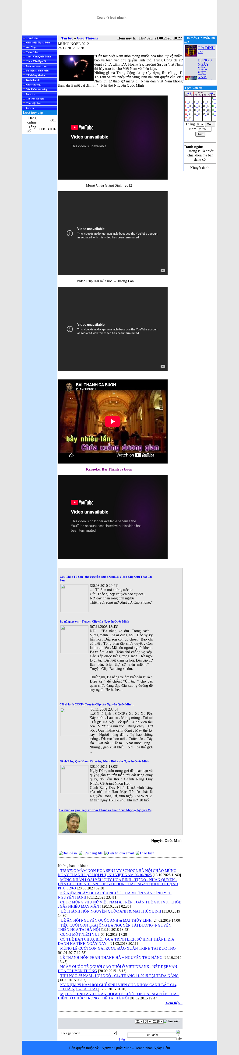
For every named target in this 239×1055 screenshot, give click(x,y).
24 (191, 115)
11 (196, 107)
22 (214, 111)
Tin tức (67, 38)
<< (188, 92)
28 (209, 115)
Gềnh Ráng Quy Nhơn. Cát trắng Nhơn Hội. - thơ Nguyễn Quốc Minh (104, 761)
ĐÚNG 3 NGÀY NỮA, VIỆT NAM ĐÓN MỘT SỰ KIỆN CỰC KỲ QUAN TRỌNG (206, 74)
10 (191, 107)
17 (191, 111)
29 (214, 115)
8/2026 (200, 93)
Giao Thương (87, 38)
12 (200, 107)
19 (200, 111)
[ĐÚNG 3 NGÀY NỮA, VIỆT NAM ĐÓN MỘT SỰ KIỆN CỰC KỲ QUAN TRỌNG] (191, 76)
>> (212, 92)
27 (205, 115)
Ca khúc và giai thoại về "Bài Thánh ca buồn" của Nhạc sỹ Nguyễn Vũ (105, 810)
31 (191, 119)
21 (209, 111)
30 (187, 119)
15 (214, 107)
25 (196, 115)
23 (187, 115)
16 (187, 111)
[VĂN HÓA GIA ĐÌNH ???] (191, 50)
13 (205, 107)
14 (209, 107)
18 (196, 111)
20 (205, 111)
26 (200, 115)
